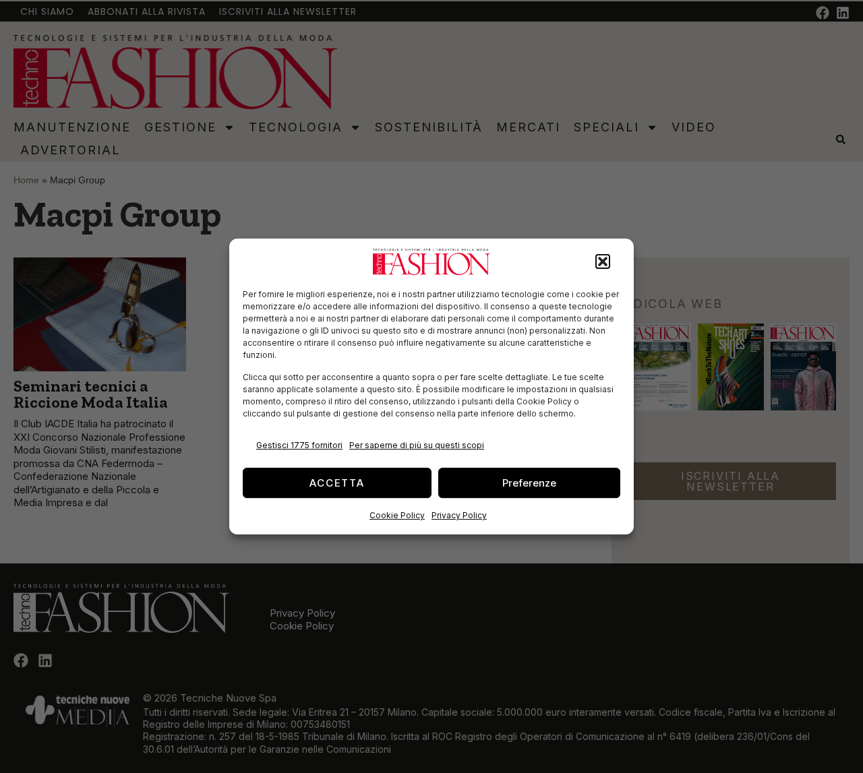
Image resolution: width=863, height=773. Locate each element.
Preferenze (529, 482)
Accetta (337, 482)
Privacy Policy (459, 515)
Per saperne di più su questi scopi (416, 445)
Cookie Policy (397, 515)
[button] (602, 262)
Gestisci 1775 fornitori (299, 445)
